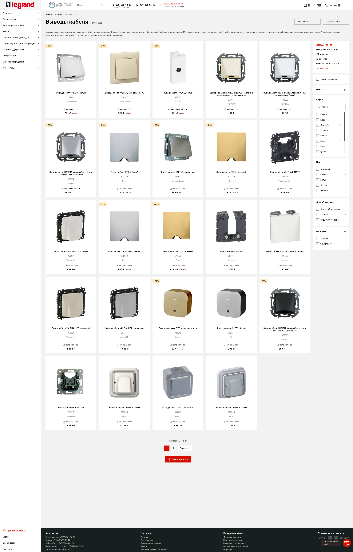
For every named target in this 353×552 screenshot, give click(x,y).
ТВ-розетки (321, 59)
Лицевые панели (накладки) (154, 549)
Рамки (144, 546)
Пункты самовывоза (232, 540)
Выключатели (147, 540)
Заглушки (6, 86)
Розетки (144, 537)
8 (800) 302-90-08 (122, 5)
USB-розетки (322, 54)
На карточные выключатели (15, 79)
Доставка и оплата (232, 537)
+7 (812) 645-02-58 (66, 543)
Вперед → (185, 448)
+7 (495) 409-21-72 (61, 540)
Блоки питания (9, 71)
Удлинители (7, 86)
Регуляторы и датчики (151, 543)
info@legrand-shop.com (62, 549)
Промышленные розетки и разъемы (19, 73)
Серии (6, 537)
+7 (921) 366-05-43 (145, 5)
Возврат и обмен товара (234, 543)
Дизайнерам (9, 543)
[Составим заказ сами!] (347, 543)
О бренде (227, 549)
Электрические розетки (327, 49)
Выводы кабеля (9, 79)
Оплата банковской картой (235, 546)
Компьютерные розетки (327, 63)
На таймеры (7, 73)
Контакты (7, 549)
